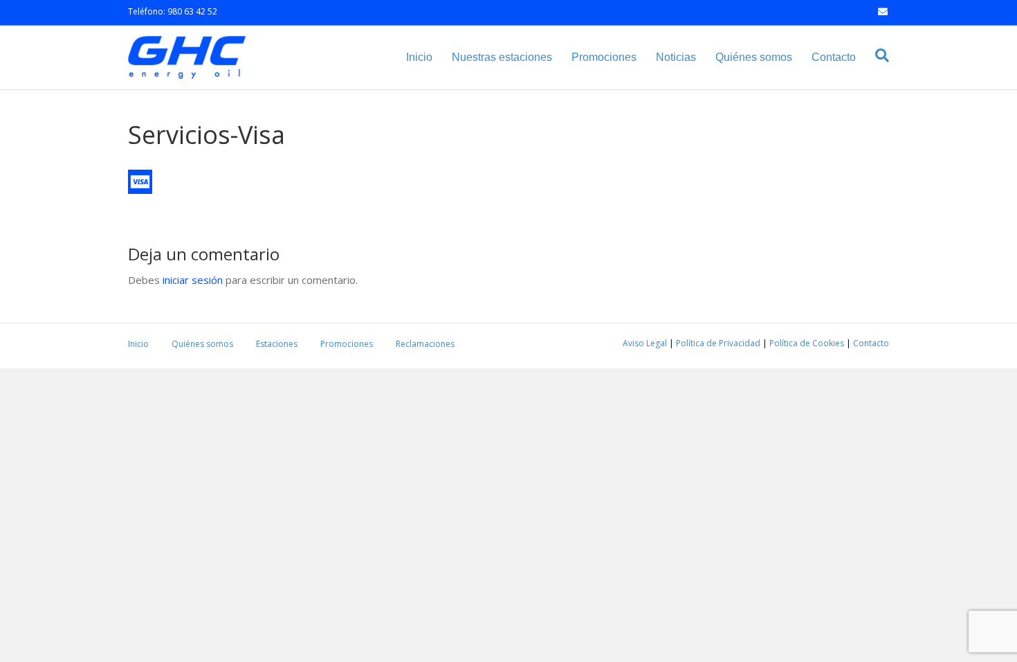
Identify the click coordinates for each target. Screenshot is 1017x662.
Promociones (603, 57)
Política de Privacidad (718, 343)
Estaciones (276, 344)
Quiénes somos (753, 57)
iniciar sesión (193, 280)
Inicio (419, 57)
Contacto (834, 57)
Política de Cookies (806, 343)
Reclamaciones (425, 344)
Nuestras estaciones (502, 57)
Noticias (676, 57)
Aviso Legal (645, 343)
